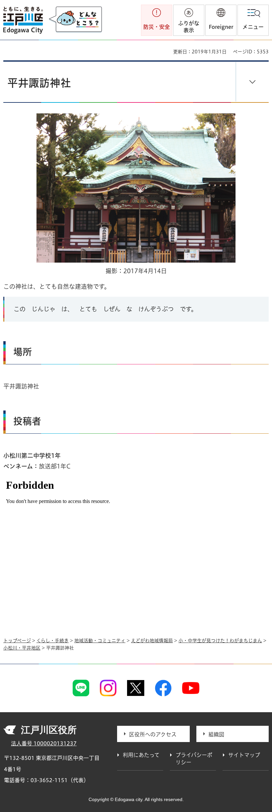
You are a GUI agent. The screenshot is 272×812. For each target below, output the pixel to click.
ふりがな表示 (188, 27)
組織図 (216, 734)
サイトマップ (244, 755)
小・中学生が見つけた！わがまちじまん (220, 640)
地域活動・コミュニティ (99, 640)
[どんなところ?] (75, 20)
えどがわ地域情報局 (152, 640)
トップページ (17, 640)
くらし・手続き (52, 640)
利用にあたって (141, 755)
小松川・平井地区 (21, 648)
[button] (221, 20)
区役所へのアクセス (152, 734)
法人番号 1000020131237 (44, 743)
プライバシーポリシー (193, 758)
